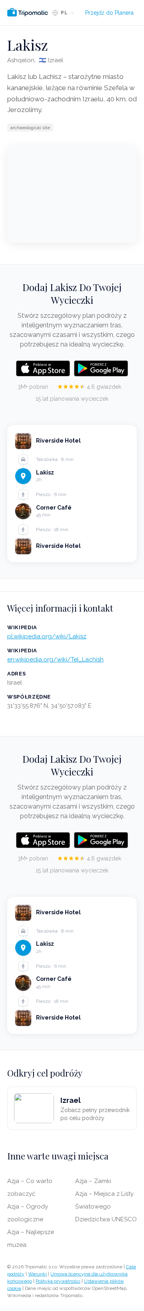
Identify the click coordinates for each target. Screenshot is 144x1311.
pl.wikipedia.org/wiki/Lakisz (46, 636)
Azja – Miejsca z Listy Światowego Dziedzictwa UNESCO (106, 1206)
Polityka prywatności (58, 1281)
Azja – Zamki (93, 1181)
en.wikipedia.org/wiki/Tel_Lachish (55, 659)
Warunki (37, 1274)
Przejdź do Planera (109, 13)
